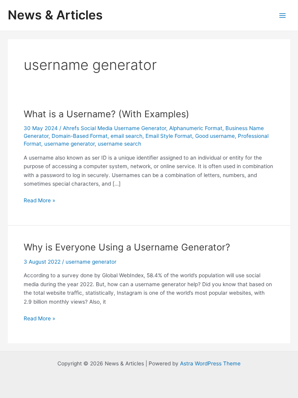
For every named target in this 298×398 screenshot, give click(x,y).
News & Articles (55, 15)
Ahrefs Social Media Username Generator (114, 128)
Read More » (39, 201)
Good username (215, 136)
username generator (69, 144)
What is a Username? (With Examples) (106, 114)
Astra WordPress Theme (210, 363)
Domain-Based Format (79, 136)
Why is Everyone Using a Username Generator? (127, 247)
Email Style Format (169, 136)
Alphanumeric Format (195, 128)
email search (126, 136)
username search (119, 144)
